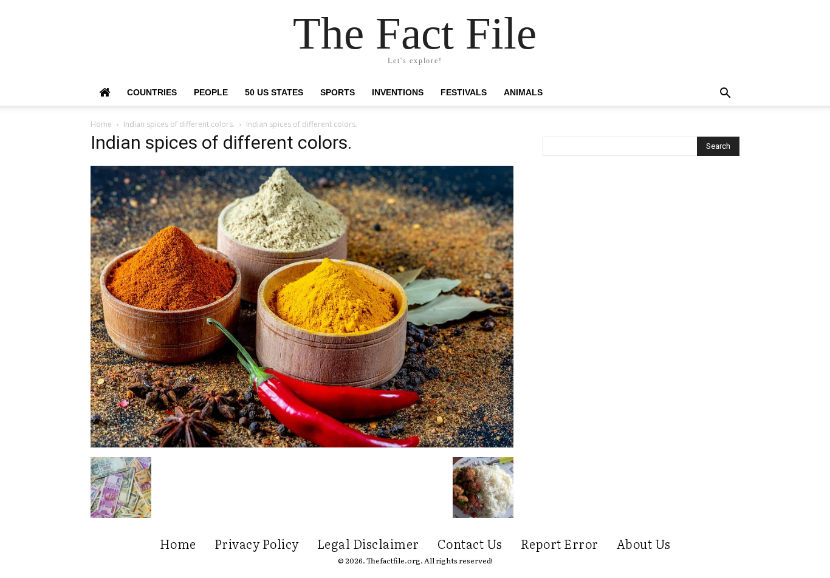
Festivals (464, 92)
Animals (523, 92)
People (211, 92)
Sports (337, 92)
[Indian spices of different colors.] (302, 444)
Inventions (398, 92)
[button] (724, 94)
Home (101, 124)
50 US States (274, 92)
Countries (152, 92)
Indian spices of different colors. (179, 124)
